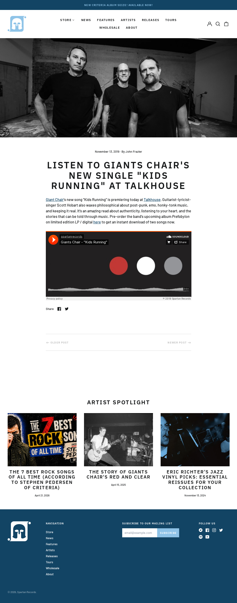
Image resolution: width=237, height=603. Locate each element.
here (97, 222)
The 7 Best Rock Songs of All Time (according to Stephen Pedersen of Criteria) (42, 480)
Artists (128, 20)
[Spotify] (201, 537)
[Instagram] (214, 530)
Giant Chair (55, 199)
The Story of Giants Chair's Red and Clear (119, 474)
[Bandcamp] (201, 530)
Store (49, 532)
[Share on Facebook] (59, 309)
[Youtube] (207, 537)
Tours (171, 20)
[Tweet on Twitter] (67, 309)
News (86, 20)
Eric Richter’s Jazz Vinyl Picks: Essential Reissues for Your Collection (195, 480)
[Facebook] (207, 530)
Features (106, 20)
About (132, 28)
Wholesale (109, 28)
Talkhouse (152, 199)
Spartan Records (26, 592)
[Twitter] (221, 530)
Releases (150, 20)
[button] (218, 23)
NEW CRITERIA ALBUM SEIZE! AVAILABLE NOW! (118, 5)
